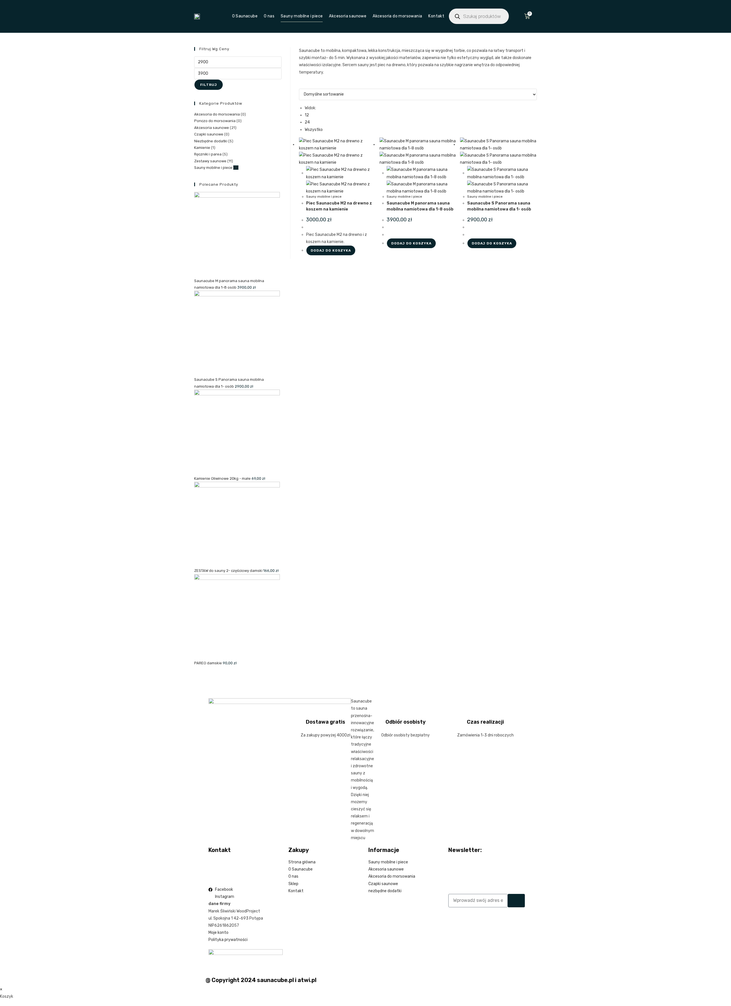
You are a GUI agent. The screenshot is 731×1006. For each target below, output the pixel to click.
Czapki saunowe (208, 134)
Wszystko (314, 129)
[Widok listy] (303, 85)
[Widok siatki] (300, 85)
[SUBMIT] (516, 900)
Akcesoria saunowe (347, 16)
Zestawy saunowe (210, 161)
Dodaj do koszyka (331, 250)
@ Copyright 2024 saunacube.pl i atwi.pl (261, 980)
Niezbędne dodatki (210, 141)
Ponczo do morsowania (215, 121)
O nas (269, 16)
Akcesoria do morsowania (397, 16)
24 (307, 122)
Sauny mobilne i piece (302, 16)
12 (307, 115)
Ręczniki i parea (208, 154)
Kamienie (202, 147)
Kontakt (436, 16)
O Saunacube (245, 16)
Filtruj (208, 85)
